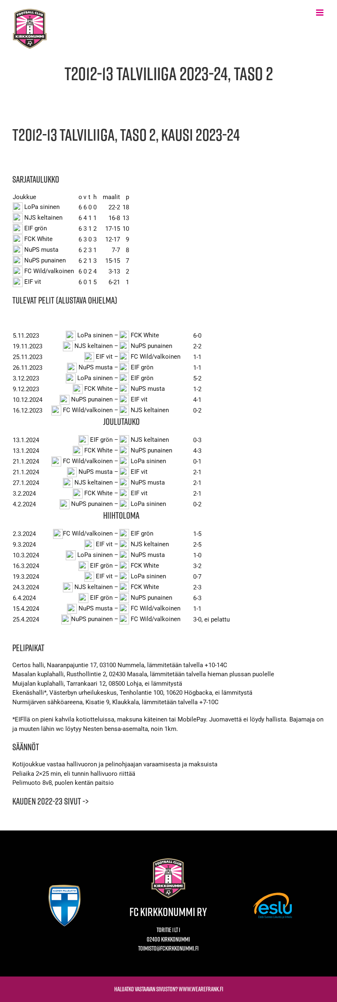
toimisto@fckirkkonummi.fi (168, 948)
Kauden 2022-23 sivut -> (50, 801)
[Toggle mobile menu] (320, 12)
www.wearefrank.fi (201, 989)
